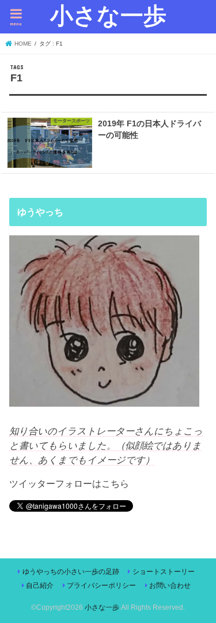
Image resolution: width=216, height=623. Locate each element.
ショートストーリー (163, 571)
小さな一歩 (108, 15)
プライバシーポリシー (101, 585)
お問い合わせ (170, 585)
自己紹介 (40, 585)
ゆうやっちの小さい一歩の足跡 (70, 571)
